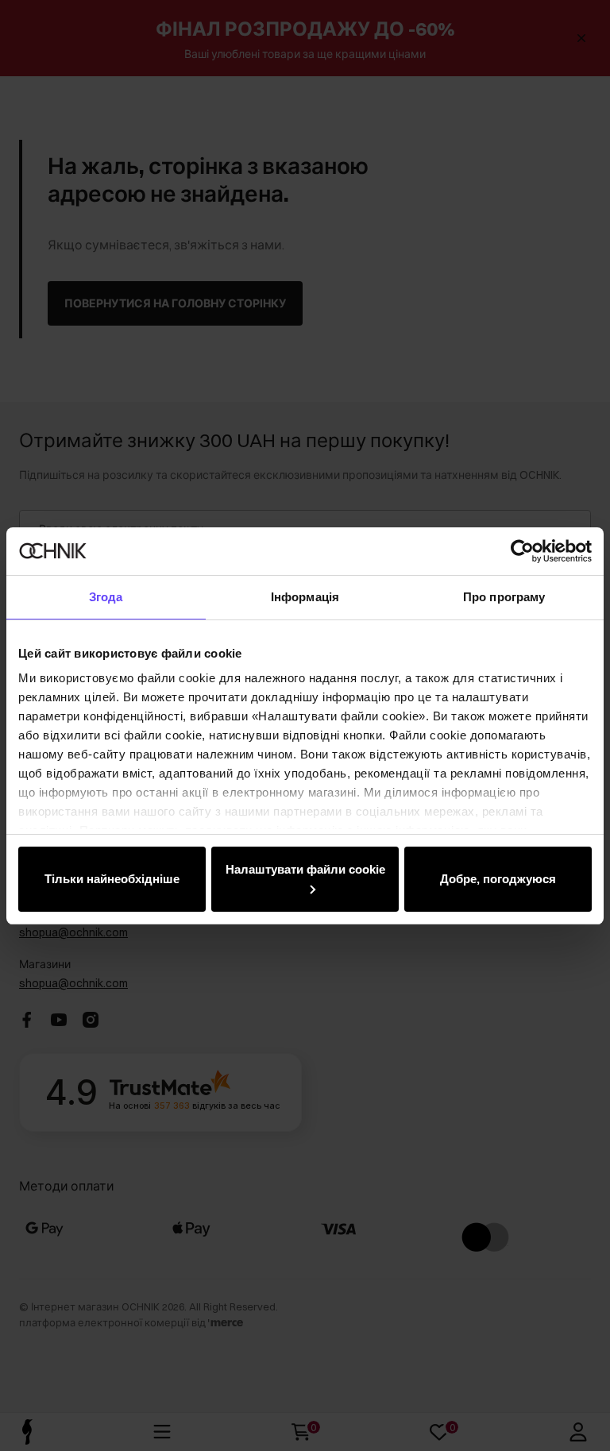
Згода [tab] (106, 597)
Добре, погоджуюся (498, 879)
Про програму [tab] (504, 597)
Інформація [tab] (305, 597)
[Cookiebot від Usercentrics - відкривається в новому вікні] (522, 551)
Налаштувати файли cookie (305, 869)
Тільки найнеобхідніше (112, 879)
